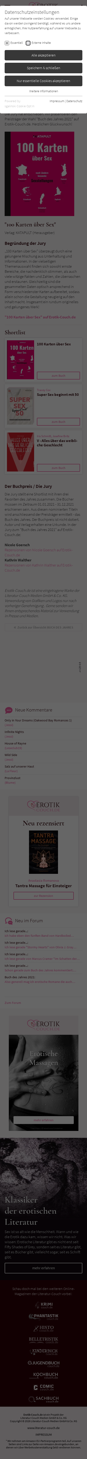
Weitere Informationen (43, 91)
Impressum (57, 101)
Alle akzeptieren (44, 55)
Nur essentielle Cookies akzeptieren (43, 80)
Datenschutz (74, 101)
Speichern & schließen (43, 67)
